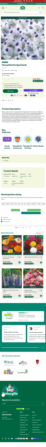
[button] (40, 12)
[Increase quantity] (12, 79)
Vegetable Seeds (24, 424)
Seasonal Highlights (24, 415)
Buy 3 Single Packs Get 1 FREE (40, 3)
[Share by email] (12, 100)
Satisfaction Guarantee (38, 432)
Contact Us (35, 422)
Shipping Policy (35, 429)
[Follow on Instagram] (9, 438)
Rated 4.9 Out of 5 (8, 85)
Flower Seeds (23, 417)
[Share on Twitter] (8, 100)
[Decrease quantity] (4, 79)
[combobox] (22, 12)
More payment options (33, 93)
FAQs (33, 417)
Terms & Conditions (37, 424)
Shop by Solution (24, 429)
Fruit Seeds (22, 422)
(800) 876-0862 (6, 414)
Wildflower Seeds (24, 420)
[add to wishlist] (21, 91)
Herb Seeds (22, 427)
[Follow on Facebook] (3, 438)
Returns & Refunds (36, 420)
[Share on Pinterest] (10, 100)
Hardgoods (22, 432)
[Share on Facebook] (6, 100)
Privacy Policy (35, 427)
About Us (34, 415)
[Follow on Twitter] (6, 438)
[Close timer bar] (44, 0)
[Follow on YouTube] (12, 438)
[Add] (19, 262)
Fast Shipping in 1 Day (19, 3)
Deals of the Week (24, 434)
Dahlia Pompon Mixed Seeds (31, 257)
